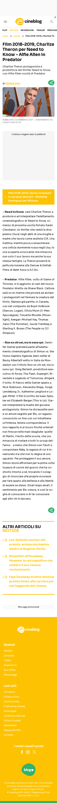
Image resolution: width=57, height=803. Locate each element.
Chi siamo (9, 691)
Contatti (8, 735)
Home (5, 36)
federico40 (12, 83)
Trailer (40, 30)
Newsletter (10, 725)
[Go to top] (50, 792)
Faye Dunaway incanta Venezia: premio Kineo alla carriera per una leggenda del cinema (31, 581)
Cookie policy (11, 701)
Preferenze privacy (14, 706)
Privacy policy (11, 696)
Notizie (14, 30)
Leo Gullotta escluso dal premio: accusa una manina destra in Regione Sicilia (29, 544)
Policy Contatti (12, 720)
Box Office (10, 670)
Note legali (10, 711)
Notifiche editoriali (14, 715)
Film (4, 30)
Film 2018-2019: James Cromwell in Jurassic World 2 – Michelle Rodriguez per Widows (29, 196)
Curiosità (9, 655)
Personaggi (10, 674)
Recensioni (27, 30)
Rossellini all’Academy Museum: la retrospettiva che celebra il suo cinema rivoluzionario (31, 562)
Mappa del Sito (12, 730)
